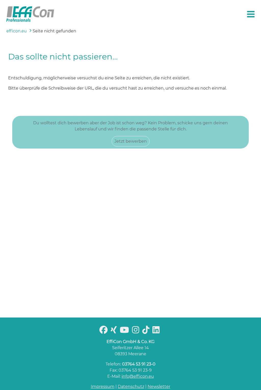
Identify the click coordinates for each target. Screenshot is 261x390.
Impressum (102, 386)
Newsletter (159, 386)
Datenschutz (131, 386)
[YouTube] (125, 331)
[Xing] (115, 331)
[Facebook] (104, 331)
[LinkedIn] (157, 331)
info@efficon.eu (138, 376)
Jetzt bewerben (130, 141)
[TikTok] (146, 331)
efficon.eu (16, 31)
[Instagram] (136, 331)
